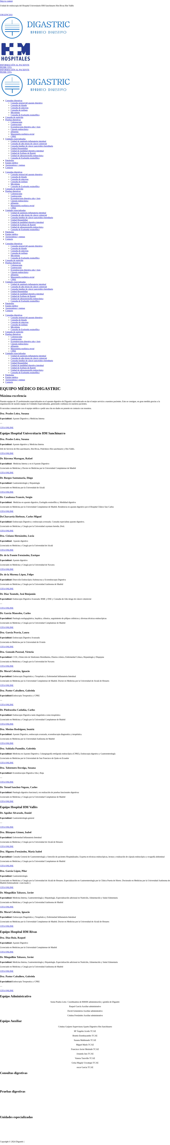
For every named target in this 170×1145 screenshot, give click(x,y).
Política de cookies (63, 1141)
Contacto (9, 167)
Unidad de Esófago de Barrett (12, 1135)
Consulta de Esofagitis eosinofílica (25, 115)
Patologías (9, 160)
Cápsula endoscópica (9, 1104)
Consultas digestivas (13, 100)
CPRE (13, 136)
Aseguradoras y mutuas (15, 165)
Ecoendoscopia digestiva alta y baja (25, 127)
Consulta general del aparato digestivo (26, 103)
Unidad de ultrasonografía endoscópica (27, 155)
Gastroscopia (16, 124)
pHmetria (14, 132)
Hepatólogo (5, 1078)
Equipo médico (11, 163)
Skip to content (6, 1)
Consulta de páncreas (19, 108)
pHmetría (4, 1107)
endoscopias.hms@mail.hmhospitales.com (18, 10)
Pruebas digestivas (13, 120)
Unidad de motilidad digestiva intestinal (27, 151)
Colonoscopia (16, 122)
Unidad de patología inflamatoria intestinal (28, 141)
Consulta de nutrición (14, 117)
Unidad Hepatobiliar (19, 148)
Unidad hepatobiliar (8, 1130)
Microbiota (15, 112)
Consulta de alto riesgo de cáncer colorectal (29, 144)
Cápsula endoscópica (19, 129)
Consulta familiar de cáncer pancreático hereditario (32, 146)
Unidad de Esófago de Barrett (23, 153)
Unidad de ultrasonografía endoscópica (16, 1137)
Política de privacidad (45, 1141)
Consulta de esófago (19, 110)
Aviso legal (29, 1141)
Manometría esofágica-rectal (22, 134)
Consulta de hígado (19, 105)
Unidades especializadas (15, 139)
